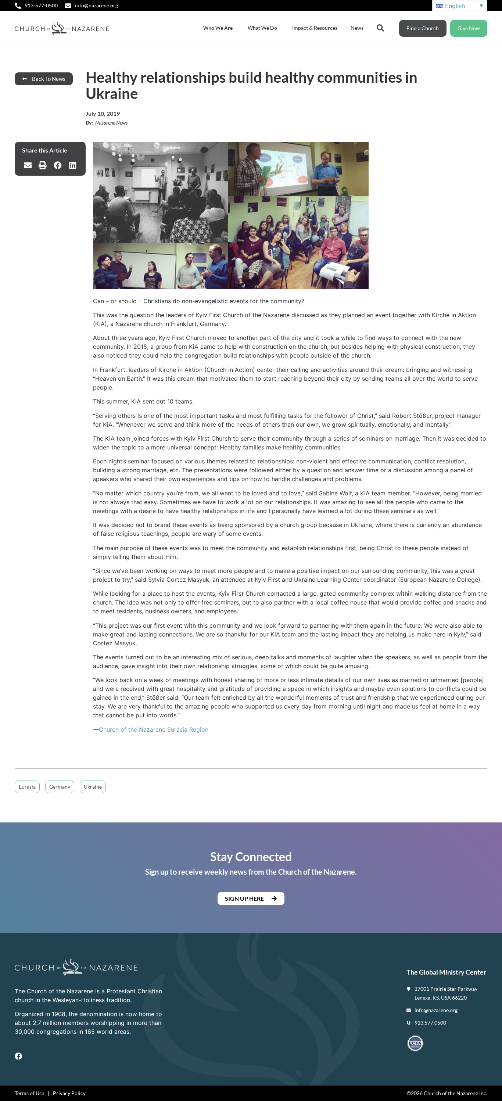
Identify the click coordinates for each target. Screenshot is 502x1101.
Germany (59, 786)
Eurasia (27, 786)
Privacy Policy (69, 1093)
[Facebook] (18, 1056)
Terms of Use (29, 1093)
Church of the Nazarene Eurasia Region (153, 729)
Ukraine (93, 786)
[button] (27, 165)
